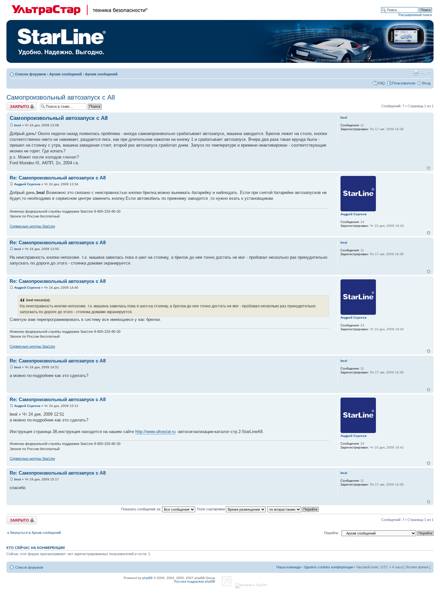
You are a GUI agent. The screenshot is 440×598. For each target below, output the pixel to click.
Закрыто (13, 104)
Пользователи (403, 83)
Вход (426, 83)
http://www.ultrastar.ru (155, 431)
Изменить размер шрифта (425, 73)
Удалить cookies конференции (328, 567)
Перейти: (331, 533)
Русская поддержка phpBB (194, 581)
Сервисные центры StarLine (32, 226)
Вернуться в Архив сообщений (35, 533)
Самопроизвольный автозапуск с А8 (60, 97)
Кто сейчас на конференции (35, 548)
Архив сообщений (65, 74)
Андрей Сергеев (27, 184)
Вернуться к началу (428, 168)
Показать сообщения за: (141, 509)
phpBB (147, 578)
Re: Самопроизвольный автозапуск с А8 (58, 177)
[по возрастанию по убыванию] (293, 509)
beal (17, 125)
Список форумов (30, 74)
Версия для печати (415, 73)
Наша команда (288, 567)
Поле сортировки (211, 509)
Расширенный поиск (415, 15)
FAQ (381, 83)
